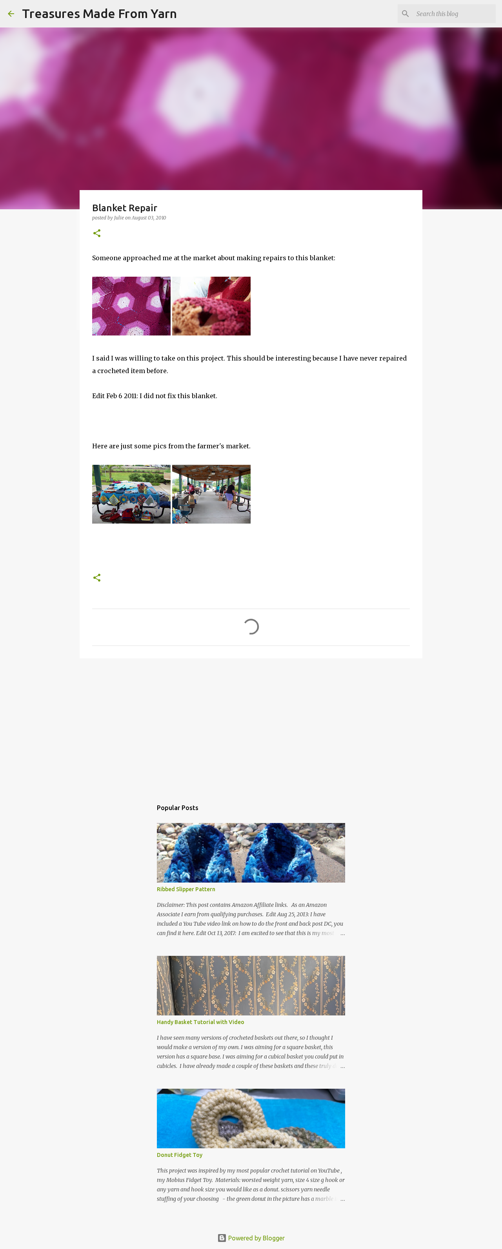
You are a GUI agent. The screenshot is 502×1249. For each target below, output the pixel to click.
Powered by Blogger (256, 1238)
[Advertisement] (251, 725)
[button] (97, 233)
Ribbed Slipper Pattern (186, 889)
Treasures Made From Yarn (99, 13)
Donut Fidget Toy (179, 1155)
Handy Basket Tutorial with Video (200, 1022)
